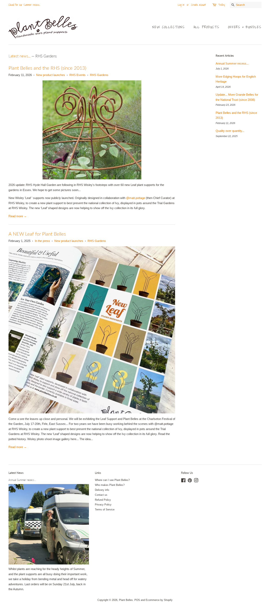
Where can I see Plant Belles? (112, 480)
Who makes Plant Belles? (110, 484)
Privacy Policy (103, 504)
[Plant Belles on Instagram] (196, 481)
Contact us (101, 494)
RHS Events (77, 75)
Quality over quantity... (230, 130)
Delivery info (102, 489)
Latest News (16, 472)
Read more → (17, 216)
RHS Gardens (99, 75)
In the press (42, 241)
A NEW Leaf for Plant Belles (37, 234)
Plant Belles (126, 599)
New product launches (50, 75)
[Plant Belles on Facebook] (183, 481)
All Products (206, 27)
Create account (198, 5)
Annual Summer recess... (232, 63)
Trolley (221, 5)
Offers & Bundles (245, 27)
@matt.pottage (135, 198)
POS (137, 599)
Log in (181, 5)
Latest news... (19, 56)
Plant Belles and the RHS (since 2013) (47, 68)
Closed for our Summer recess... (24, 5)
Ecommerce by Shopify (159, 599)
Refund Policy (103, 499)
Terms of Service (104, 509)
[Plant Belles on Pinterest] (190, 481)
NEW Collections (168, 27)
